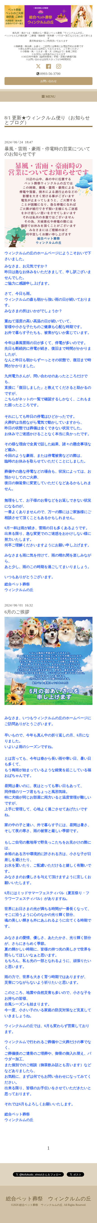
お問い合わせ (48, 81)
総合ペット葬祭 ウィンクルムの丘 (48, 1199)
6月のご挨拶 (17, 612)
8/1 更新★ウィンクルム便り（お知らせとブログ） (47, 120)
